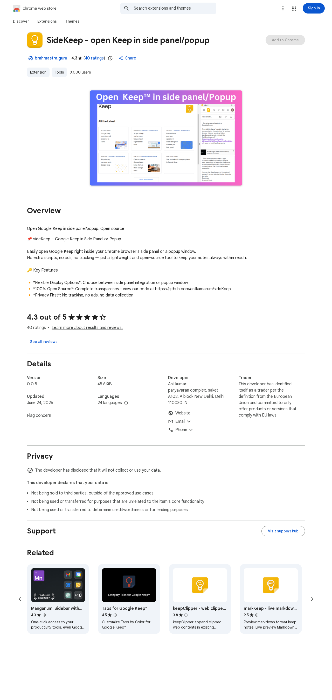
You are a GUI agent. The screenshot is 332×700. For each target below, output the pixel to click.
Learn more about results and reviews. (87, 327)
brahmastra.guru (51, 58)
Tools (59, 72)
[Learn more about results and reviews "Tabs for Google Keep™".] (115, 615)
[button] (294, 8)
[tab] (21, 21)
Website (182, 413)
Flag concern (39, 415)
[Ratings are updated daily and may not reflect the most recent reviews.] (110, 58)
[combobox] (175, 8)
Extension (38, 72)
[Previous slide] (20, 599)
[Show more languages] (126, 403)
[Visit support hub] (283, 531)
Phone (181, 429)
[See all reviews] (44, 341)
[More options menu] (283, 8)
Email (180, 421)
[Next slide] (312, 599)
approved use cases (135, 493)
